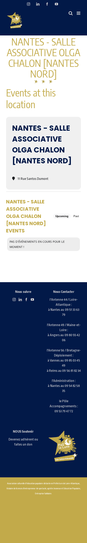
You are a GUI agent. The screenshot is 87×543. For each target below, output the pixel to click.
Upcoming (61, 216)
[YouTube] (32, 299)
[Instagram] (14, 299)
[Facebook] (26, 299)
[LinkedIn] (20, 299)
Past (76, 216)
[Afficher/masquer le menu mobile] (79, 13)
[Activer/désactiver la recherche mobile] (71, 13)
